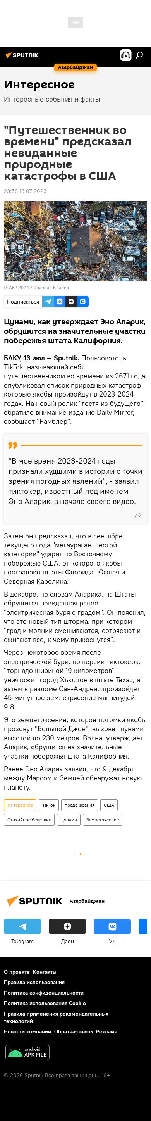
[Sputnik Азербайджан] (23, 58)
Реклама (106, 1031)
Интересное (20, 805)
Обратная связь (73, 1031)
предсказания (79, 805)
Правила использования (34, 982)
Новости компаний (27, 1031)
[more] (138, 515)
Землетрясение (102, 820)
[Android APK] (27, 1053)
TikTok (48, 805)
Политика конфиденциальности (44, 992)
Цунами (68, 820)
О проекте (17, 971)
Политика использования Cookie (45, 1003)
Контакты (45, 971)
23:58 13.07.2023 (25, 191)
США (109, 805)
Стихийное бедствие (29, 820)
